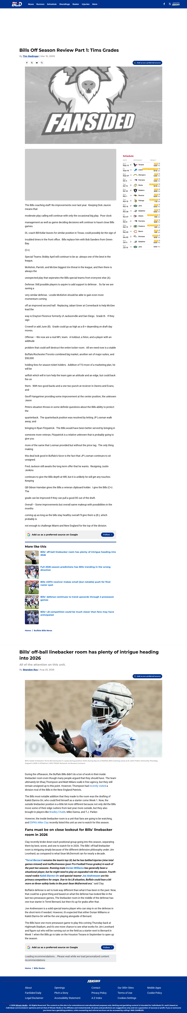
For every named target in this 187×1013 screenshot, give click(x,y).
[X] (170, 4)
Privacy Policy (99, 992)
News (31, 4)
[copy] (42, 63)
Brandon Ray (30, 669)
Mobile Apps (154, 987)
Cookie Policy (154, 992)
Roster (76, 4)
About (28, 987)
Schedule (52, 4)
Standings (64, 4)
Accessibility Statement (67, 998)
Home (28, 630)
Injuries (85, 4)
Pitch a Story (61, 992)
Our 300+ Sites (126, 987)
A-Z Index (96, 998)
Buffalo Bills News (43, 630)
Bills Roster (39, 968)
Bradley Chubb (57, 811)
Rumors (40, 4)
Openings (59, 987)
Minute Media (21, 1005)
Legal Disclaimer (34, 998)
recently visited (97, 785)
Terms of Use (125, 992)
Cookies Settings (127, 998)
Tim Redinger (31, 56)
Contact (95, 987)
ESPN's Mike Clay (39, 822)
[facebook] (164, 4)
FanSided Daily (33, 992)
